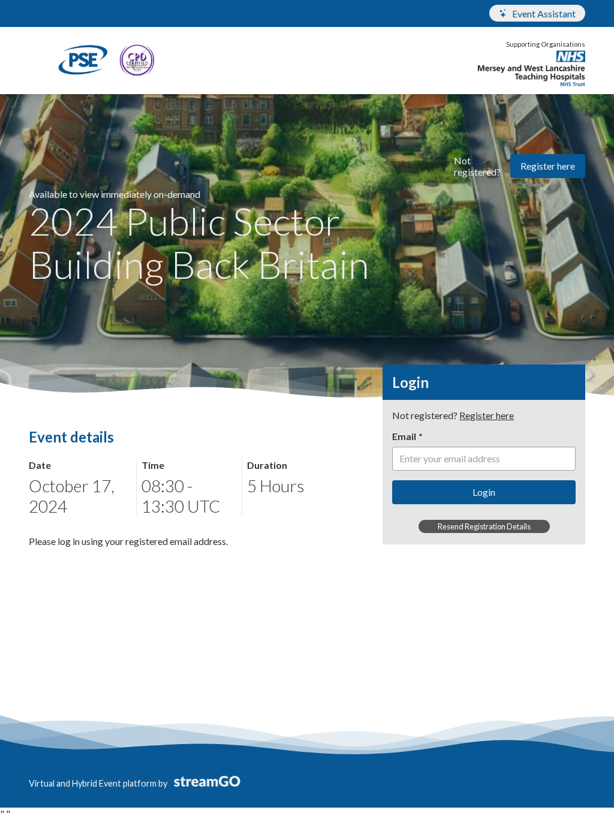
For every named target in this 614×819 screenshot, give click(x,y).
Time (153, 465)
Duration (267, 465)
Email (404, 436)
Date (40, 465)
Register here (547, 165)
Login (483, 492)
